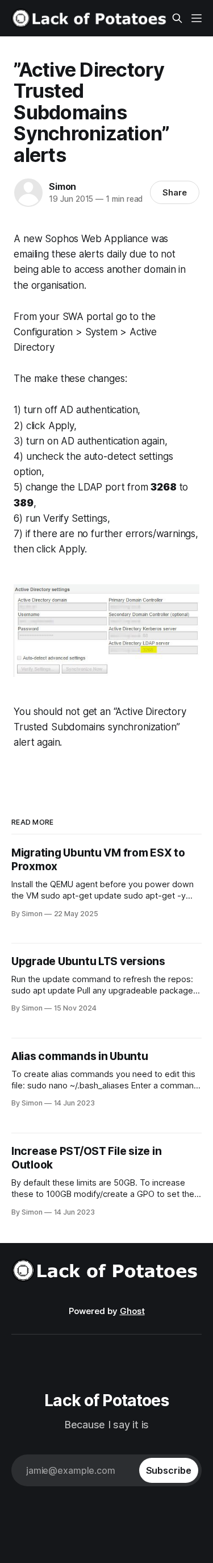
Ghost (132, 1311)
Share (174, 192)
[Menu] (196, 18)
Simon (62, 186)
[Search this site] (177, 18)
